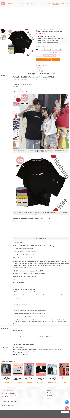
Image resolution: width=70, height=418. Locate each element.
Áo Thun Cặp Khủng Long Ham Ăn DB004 (52, 378)
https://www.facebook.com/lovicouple (28, 305)
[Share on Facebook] (37, 70)
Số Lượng (38, 46)
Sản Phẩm (10, 3)
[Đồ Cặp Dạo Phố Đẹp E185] (64, 369)
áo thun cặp (24, 257)
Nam (37, 49)
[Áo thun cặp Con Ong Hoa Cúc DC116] (41, 369)
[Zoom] (8, 54)
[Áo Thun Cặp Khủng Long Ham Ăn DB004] (52, 369)
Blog (32, 3)
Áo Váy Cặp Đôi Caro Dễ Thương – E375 (6, 378)
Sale (16, 3)
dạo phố (40, 67)
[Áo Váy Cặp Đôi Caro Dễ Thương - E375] (6, 369)
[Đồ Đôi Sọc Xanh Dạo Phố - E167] (29, 369)
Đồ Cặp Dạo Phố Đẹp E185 (64, 377)
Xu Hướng (21, 3)
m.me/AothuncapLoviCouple (29, 251)
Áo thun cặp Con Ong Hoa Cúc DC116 (41, 378)
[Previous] (9, 42)
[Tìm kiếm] (49, 3)
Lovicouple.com (35, 257)
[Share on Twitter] (40, 70)
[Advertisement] (35, 17)
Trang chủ (38, 29)
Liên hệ (27, 3)
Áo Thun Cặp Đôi (50, 29)
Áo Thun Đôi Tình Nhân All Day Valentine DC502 (18, 378)
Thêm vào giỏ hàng (50, 55)
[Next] (31, 42)
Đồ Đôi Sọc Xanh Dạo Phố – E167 (29, 377)
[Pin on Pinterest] (42, 70)
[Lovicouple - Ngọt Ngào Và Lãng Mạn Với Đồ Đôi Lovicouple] (3, 3)
